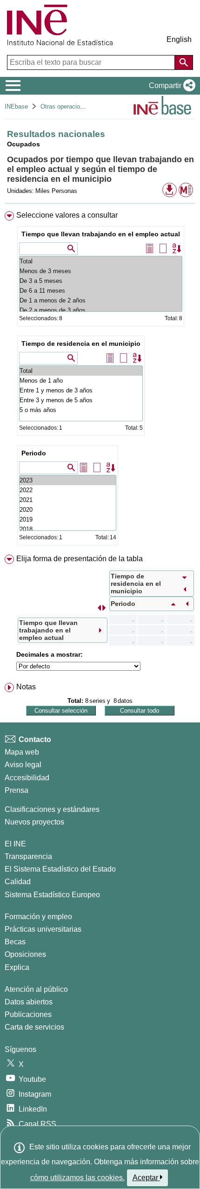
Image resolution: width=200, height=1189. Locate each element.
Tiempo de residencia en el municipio (80, 343)
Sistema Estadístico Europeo (52, 895)
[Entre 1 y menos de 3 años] (81, 390)
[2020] (68, 510)
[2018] (68, 529)
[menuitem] (100, 380)
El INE (15, 844)
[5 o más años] (81, 410)
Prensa (16, 790)
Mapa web (22, 752)
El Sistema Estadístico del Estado (60, 869)
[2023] (68, 480)
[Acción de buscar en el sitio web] (183, 62)
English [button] (179, 39)
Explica (17, 967)
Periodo (33, 453)
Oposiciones (25, 954)
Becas (15, 942)
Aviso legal (23, 765)
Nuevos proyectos (34, 822)
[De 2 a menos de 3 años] (101, 310)
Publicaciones (28, 1014)
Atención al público (36, 989)
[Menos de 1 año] (81, 380)
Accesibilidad (27, 778)
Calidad (18, 882)
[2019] (68, 519)
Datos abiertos (29, 1002)
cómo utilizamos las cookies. (77, 1178)
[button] (170, 85)
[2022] (68, 490)
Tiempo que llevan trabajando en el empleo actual (100, 234)
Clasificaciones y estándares (52, 809)
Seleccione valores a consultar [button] (67, 215)
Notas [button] (26, 687)
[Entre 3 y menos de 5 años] (81, 400)
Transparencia (28, 856)
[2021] (68, 500)
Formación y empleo (38, 917)
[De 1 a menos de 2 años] (101, 300)
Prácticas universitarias (43, 929)
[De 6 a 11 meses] (101, 291)
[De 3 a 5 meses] (101, 281)
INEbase (16, 106)
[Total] (101, 261)
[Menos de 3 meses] (101, 271)
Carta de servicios (34, 1027)
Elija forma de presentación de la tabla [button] (79, 559)
